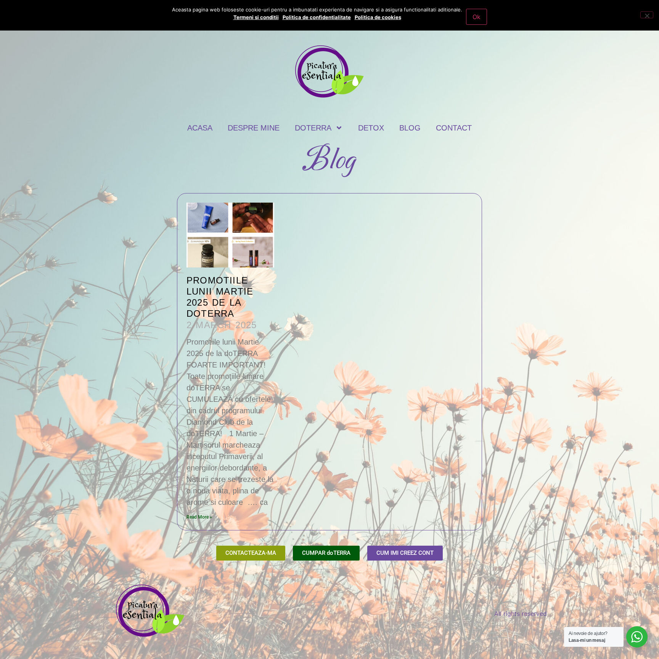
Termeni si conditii (256, 17)
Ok (477, 17)
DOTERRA (313, 128)
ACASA (199, 128)
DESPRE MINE (254, 128)
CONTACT (454, 128)
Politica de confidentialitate (317, 17)
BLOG (410, 128)
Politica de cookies (378, 17)
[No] (646, 14)
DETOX (371, 128)
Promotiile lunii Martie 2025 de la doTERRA (219, 296)
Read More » (199, 517)
